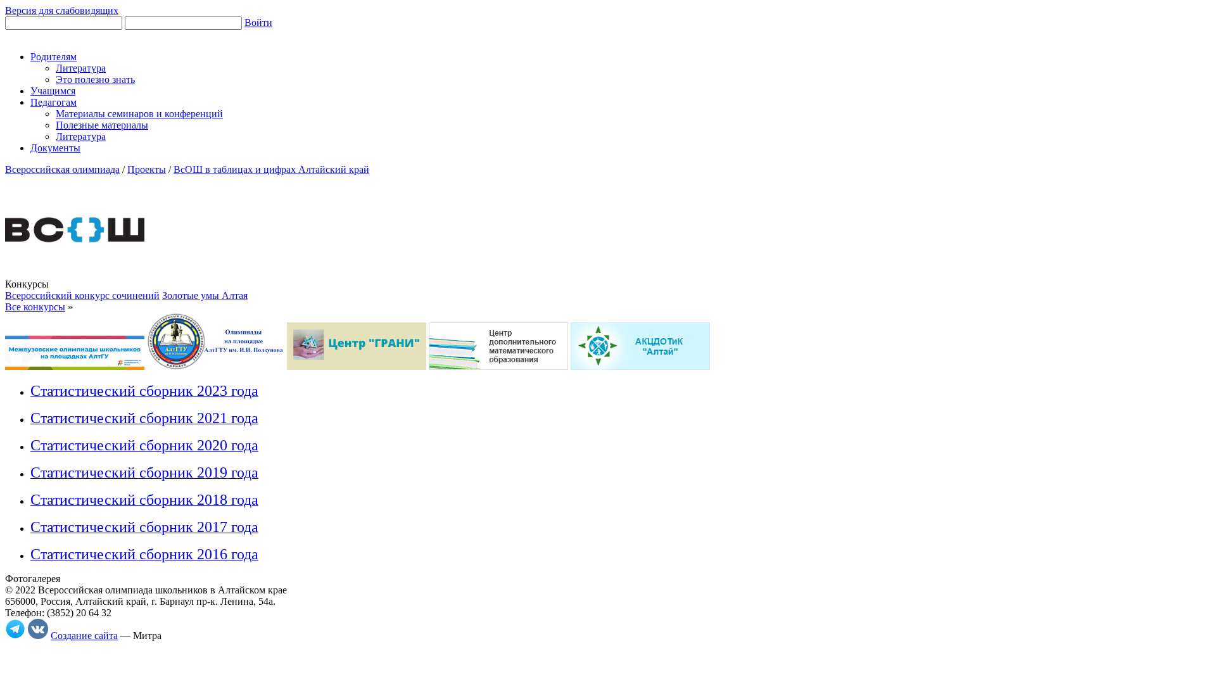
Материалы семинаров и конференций (139, 113)
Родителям (53, 56)
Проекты (146, 169)
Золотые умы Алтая (205, 295)
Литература (81, 68)
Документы (55, 147)
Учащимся (52, 91)
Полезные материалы (102, 125)
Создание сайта (84, 635)
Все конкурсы (35, 306)
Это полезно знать (95, 79)
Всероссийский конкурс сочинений (82, 295)
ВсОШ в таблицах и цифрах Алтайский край (271, 169)
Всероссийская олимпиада (62, 169)
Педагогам (53, 102)
